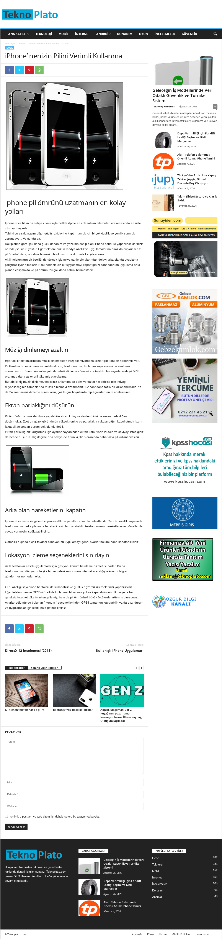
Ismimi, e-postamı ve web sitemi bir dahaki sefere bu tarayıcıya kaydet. (55, 816)
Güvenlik (189, 34)
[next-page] (141, 668)
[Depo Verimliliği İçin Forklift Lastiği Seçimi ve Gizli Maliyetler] (163, 139)
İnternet (82, 34)
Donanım (124, 34)
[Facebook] (9, 70)
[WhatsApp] (39, 70)
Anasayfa (137, 934)
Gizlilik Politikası (181, 934)
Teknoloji (44, 34)
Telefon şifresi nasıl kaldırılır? (73, 710)
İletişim (163, 934)
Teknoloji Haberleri (163, 106)
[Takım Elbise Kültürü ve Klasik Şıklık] (163, 202)
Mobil (64, 34)
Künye (150, 934)
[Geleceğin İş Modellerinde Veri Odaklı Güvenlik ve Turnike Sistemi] (184, 64)
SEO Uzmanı (22, 876)
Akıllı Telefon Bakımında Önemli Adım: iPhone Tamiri (196, 156)
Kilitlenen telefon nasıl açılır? (24, 710)
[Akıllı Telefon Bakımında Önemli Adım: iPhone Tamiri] (163, 161)
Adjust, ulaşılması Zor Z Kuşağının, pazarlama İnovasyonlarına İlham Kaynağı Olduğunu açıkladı (121, 715)
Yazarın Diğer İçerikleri (44, 667)
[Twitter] (19, 70)
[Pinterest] (29, 70)
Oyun (143, 34)
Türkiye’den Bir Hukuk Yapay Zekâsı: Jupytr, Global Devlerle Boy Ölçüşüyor (196, 179)
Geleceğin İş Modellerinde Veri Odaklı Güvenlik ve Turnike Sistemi (182, 96)
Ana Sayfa (17, 34)
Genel (156, 858)
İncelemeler (165, 34)
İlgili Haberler (16, 667)
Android (103, 34)
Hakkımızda (202, 934)
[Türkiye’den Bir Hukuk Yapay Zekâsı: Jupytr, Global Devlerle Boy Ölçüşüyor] (163, 181)
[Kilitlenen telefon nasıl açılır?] (26, 690)
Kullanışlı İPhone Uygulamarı (120, 650)
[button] (215, 34)
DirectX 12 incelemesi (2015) (28, 650)
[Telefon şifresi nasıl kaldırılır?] (74, 690)
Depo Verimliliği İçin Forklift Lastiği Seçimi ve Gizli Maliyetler (196, 137)
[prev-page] (136, 668)
